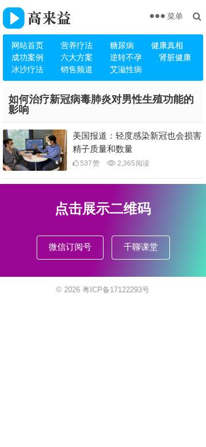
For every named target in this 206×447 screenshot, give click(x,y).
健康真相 (167, 45)
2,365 (132, 163)
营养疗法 (77, 45)
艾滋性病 (126, 69)
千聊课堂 (141, 247)
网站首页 (27, 45)
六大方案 (77, 57)
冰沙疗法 (27, 69)
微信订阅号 (70, 247)
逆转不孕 (126, 57)
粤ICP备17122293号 (115, 289)
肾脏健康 (175, 57)
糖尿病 (122, 45)
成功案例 (27, 57)
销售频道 (77, 69)
